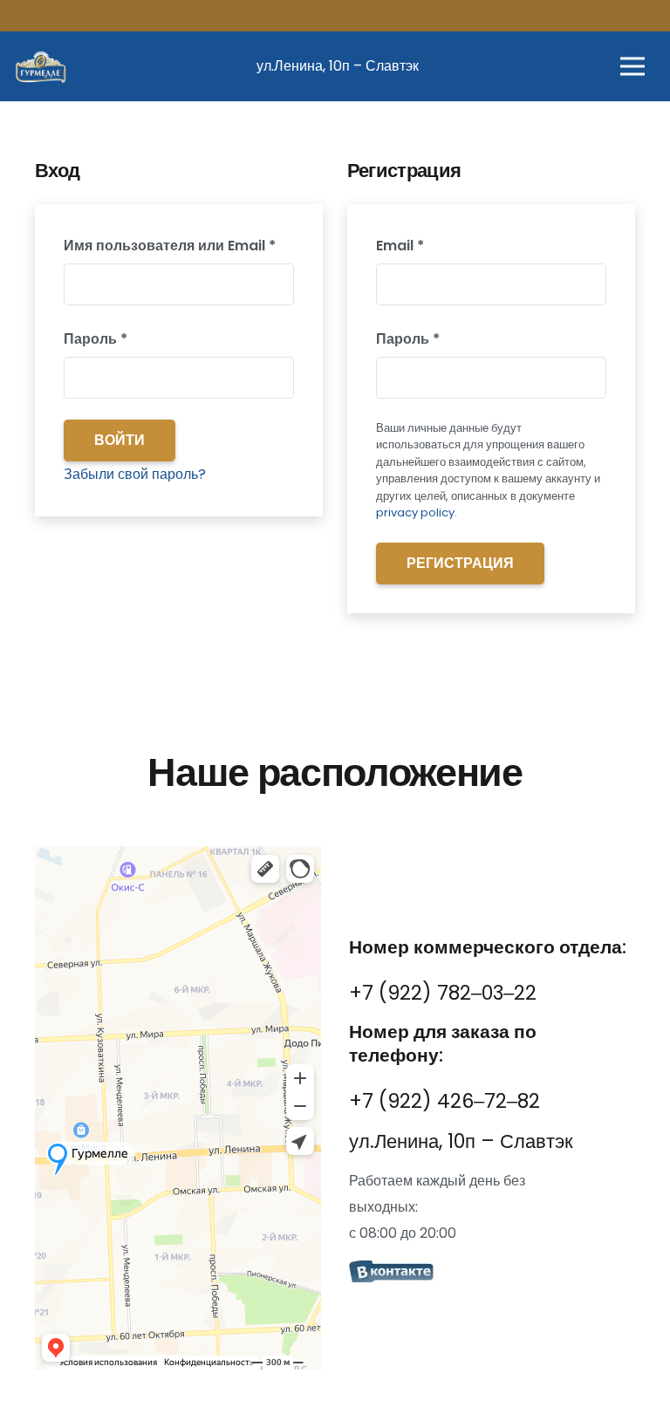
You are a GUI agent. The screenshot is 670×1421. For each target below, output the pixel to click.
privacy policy (415, 512)
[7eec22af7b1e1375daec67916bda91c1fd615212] (492, 1273)
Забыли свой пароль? (135, 474)
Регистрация (460, 563)
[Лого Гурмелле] (40, 66)
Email (445, 245)
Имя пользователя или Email (179, 245)
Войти (119, 440)
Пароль (141, 338)
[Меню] (632, 66)
